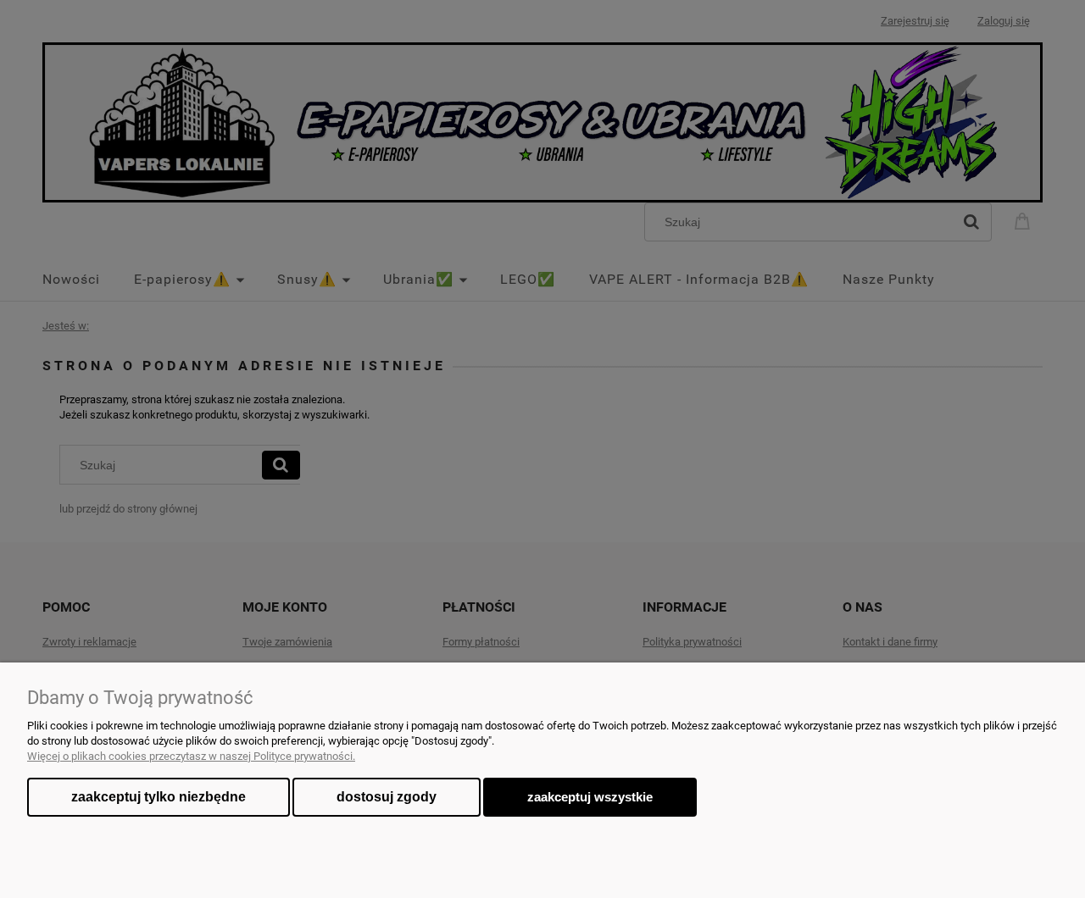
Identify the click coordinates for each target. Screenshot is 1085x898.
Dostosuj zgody (387, 797)
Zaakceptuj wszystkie (590, 797)
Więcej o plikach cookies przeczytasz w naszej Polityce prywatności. (191, 756)
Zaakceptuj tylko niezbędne (158, 797)
